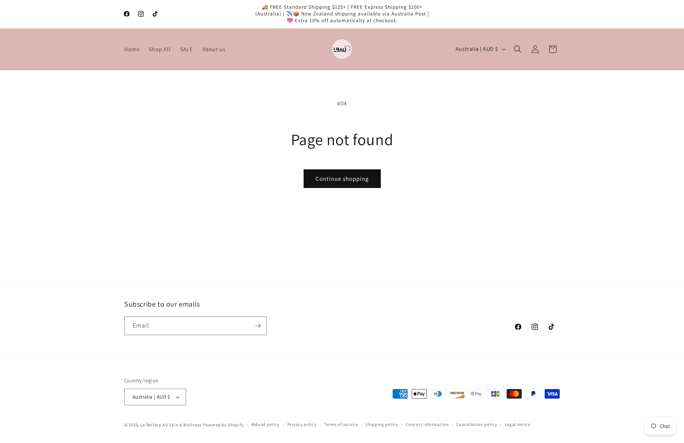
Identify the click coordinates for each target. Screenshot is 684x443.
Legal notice (517, 424)
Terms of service (340, 424)
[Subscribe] (257, 325)
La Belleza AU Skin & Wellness (171, 425)
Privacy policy (302, 424)
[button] (517, 49)
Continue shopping (342, 178)
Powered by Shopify (223, 425)
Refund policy (265, 424)
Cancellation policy (476, 424)
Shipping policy (381, 424)
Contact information (427, 424)
